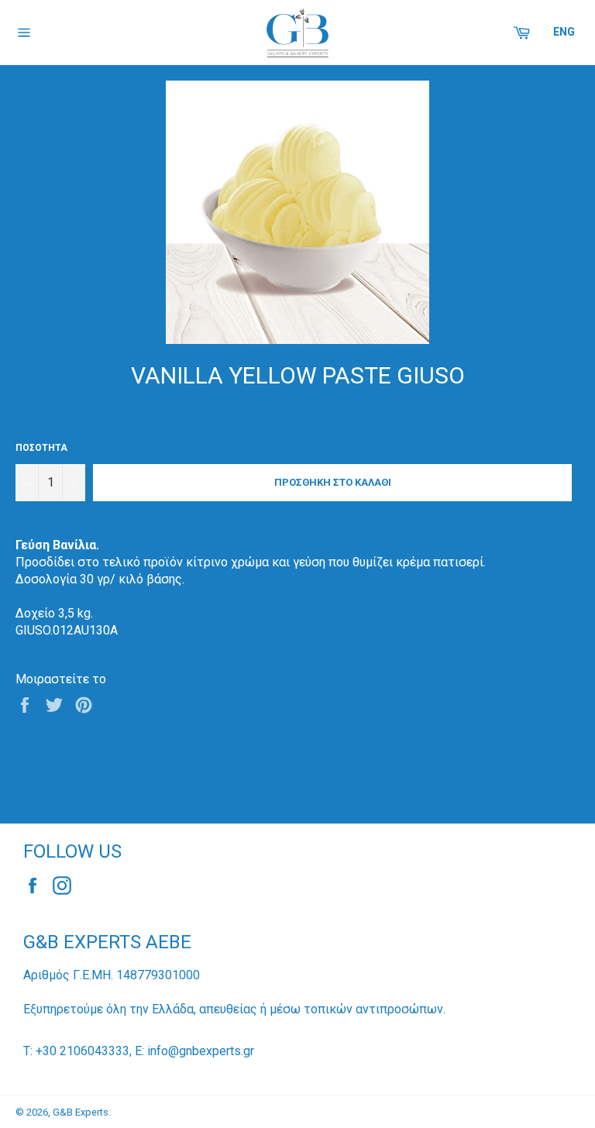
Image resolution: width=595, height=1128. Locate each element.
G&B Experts (80, 1112)
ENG (564, 32)
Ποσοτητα (41, 447)
